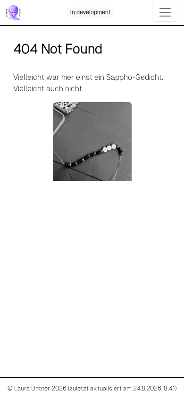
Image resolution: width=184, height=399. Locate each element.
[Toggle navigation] (165, 12)
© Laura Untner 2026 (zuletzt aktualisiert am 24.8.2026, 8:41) (92, 388)
